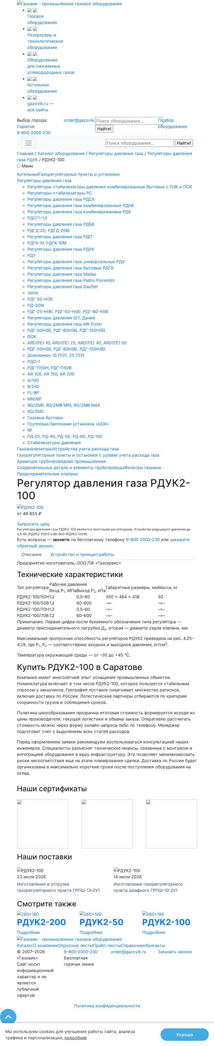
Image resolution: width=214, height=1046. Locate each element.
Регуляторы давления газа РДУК (60, 249)
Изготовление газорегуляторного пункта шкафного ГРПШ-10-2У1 (148, 887)
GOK (31, 336)
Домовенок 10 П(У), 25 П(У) (56, 355)
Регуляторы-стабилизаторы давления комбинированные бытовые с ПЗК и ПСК (109, 186)
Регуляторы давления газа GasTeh (62, 286)
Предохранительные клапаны (47, 473)
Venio (32, 292)
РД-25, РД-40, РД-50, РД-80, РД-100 (64, 436)
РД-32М (35, 305)
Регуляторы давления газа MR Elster (64, 324)
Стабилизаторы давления (54, 442)
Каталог (25, 945)
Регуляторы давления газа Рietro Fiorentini (71, 280)
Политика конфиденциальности (107, 1005)
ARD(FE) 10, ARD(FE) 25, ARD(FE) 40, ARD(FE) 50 (77, 342)
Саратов (25, 126)
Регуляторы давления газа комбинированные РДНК (80, 205)
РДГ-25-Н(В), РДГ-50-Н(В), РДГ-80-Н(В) (68, 311)
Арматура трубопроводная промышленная (61, 461)
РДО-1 (33, 361)
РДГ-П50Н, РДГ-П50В (49, 367)
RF (29, 430)
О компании (45, 945)
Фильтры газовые (142, 467)
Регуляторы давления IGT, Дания (61, 317)
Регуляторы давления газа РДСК (61, 199)
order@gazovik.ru (81, 120)
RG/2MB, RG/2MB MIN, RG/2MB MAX (63, 405)
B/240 (33, 386)
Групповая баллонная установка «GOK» (68, 423)
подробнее (75, 1037)
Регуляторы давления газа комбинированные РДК (79, 211)
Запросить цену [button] (33, 524)
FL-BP (33, 392)
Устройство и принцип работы (82, 554)
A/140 (33, 380)
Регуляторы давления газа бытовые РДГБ (70, 267)
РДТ (31, 255)
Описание (31, 554)
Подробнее (28, 932)
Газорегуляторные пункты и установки (79, 174)
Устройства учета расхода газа (86, 448)
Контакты (155, 945)
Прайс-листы (107, 945)
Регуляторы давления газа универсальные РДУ (76, 261)
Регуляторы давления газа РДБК (60, 224)
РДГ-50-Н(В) (40, 299)
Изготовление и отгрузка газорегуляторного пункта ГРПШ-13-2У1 (58, 887)
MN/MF (34, 398)
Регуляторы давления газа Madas (61, 274)
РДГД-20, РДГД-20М (48, 230)
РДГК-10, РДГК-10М (46, 242)
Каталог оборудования (61, 153)
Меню (27, 165)
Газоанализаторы (35, 448)
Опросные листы (75, 945)
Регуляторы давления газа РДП (59, 236)
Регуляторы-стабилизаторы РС (59, 193)
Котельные (28, 174)
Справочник (133, 945)
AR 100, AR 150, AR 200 (50, 373)
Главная (25, 153)
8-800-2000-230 (34, 132)
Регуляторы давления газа (116, 153)
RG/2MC (35, 411)
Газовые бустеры (45, 417)
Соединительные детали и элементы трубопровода (70, 467)
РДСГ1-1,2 (37, 217)
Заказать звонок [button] (175, 951)
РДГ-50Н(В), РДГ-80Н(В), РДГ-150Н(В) (66, 330)
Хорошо (184, 1034)
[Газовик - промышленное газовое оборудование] (69, 3)
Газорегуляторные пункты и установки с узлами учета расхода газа (88, 455)
